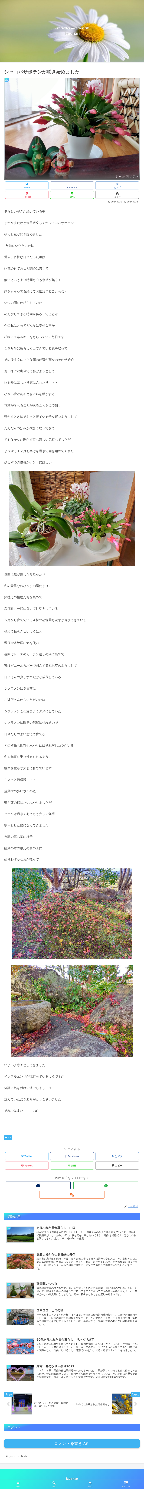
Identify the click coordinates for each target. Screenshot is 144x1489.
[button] (133, 763)
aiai (9, 1137)
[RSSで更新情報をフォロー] (72, 1195)
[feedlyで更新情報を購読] (106, 1185)
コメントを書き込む (72, 1443)
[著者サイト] (38, 1185)
